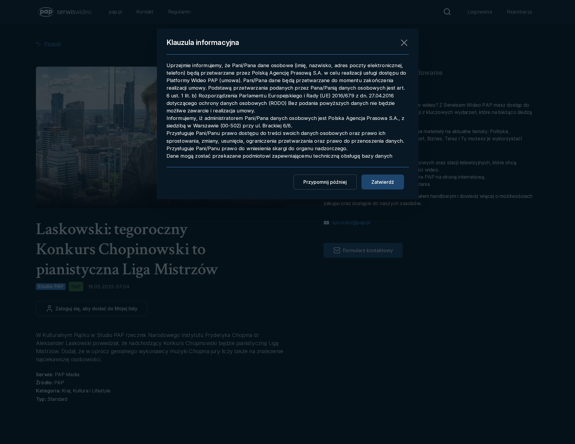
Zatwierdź (382, 182)
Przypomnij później (325, 182)
